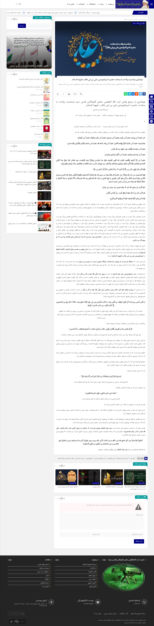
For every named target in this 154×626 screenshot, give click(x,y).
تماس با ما (70, 4)
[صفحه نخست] (151, 97)
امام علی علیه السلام (122, 458)
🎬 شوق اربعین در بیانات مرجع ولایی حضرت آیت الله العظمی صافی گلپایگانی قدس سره (22, 204)
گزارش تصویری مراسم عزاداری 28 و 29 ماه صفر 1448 (23, 152)
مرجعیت (111, 4)
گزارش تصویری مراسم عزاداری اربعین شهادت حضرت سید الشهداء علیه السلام (22, 183)
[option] (29, 51)
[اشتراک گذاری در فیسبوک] (144, 94)
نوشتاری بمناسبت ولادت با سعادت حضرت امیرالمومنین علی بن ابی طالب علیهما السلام (107, 79)
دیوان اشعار (92, 575)
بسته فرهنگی (44, 583)
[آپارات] (151, 111)
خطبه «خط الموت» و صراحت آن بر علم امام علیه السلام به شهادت (32, 12)
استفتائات (92, 4)
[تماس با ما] (151, 102)
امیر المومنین (111, 458)
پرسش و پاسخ (44, 568)
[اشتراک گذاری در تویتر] (140, 94)
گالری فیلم (92, 586)
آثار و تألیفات (92, 572)
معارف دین (92, 579)
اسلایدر (131, 19)
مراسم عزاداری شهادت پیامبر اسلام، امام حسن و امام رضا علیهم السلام (135, 488)
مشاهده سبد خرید (43, 572)
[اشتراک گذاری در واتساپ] (125, 94)
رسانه (102, 4)
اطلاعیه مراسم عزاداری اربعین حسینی (67, 487)
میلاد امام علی (79, 458)
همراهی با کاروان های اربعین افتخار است (29, 65)
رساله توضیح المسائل (89, 564)
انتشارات (82, 4)
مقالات (126, 19)
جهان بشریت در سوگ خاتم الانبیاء (120, 12)
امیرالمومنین (89, 458)
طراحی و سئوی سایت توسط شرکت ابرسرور (135, 623)
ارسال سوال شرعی (43, 564)
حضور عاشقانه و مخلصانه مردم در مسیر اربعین (22, 223)
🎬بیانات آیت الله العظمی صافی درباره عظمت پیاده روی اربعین (22, 214)
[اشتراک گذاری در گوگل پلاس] (136, 94)
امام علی (132, 458)
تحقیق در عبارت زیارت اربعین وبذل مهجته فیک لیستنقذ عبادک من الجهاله (81, 12)
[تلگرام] (151, 121)
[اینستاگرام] (151, 116)
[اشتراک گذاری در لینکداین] (133, 94)
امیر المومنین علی (100, 458)
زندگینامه (93, 568)
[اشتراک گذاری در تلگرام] (129, 94)
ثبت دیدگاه (139, 541)
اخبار (47, 575)
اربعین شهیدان (96, 487)
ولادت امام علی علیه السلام (66, 458)
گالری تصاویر (92, 583)
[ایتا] (151, 107)
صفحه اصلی (142, 19)
